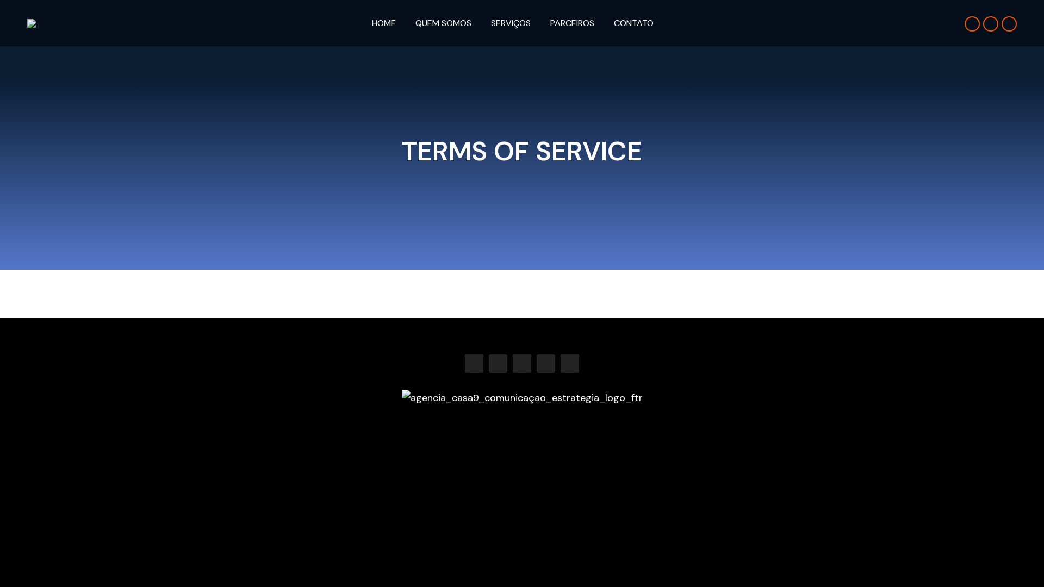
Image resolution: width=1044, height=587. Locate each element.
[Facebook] (474, 363)
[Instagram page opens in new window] (990, 24)
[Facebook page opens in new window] (972, 24)
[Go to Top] (1028, 571)
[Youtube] (546, 363)
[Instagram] (498, 363)
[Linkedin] (522, 363)
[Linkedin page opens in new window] (1009, 24)
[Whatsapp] (570, 363)
